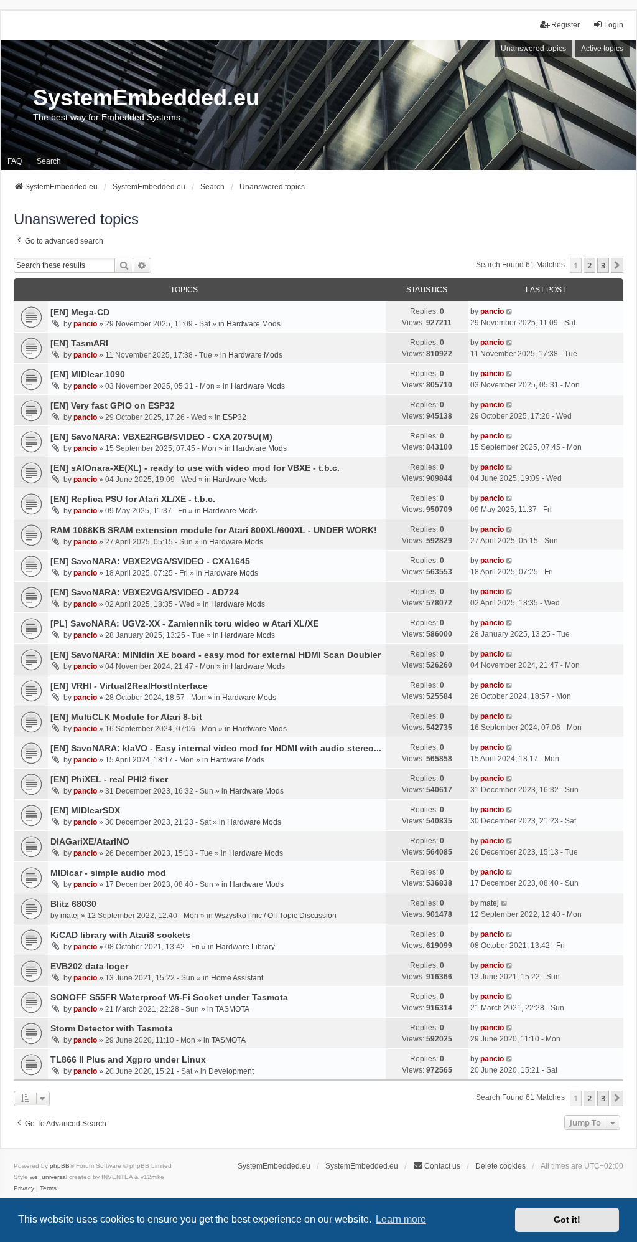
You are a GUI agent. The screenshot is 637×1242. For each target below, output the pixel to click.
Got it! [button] (567, 1220)
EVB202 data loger (89, 966)
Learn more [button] (401, 1219)
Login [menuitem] (613, 25)
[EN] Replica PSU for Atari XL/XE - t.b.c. (132, 499)
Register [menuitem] (565, 25)
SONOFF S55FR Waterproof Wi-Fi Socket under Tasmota (169, 997)
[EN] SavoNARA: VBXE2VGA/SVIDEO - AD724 (144, 592)
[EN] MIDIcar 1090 (87, 374)
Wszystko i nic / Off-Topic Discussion (276, 915)
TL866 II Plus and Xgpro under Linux (128, 1059)
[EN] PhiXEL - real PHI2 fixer (109, 779)
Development (231, 1071)
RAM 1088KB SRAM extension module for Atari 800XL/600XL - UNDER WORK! (213, 530)
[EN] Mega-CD (79, 312)
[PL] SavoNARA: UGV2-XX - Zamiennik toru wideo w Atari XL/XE (184, 623)
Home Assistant (237, 978)
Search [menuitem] (49, 161)
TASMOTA (232, 1009)
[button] (617, 265)
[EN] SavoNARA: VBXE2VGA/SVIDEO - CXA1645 (150, 561)
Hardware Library (245, 946)
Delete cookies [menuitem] (500, 1166)
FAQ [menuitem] (14, 161)
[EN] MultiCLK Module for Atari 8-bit (126, 717)
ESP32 (234, 417)
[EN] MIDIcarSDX (85, 810)
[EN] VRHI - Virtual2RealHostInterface (129, 686)
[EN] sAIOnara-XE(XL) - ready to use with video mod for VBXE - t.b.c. (195, 468)
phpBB (60, 1165)
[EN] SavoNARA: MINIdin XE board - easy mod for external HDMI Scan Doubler (215, 655)
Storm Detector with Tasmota (111, 1028)
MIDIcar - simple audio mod (108, 873)
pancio (85, 324)
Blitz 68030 (73, 904)
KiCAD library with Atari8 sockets (120, 935)
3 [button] (603, 265)
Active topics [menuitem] (602, 48)
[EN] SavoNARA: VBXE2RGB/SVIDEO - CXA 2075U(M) (161, 437)
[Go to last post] (510, 311)
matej (69, 915)
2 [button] (589, 265)
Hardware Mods (253, 324)
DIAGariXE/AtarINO (89, 841)
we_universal (48, 1176)
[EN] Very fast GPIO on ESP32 (112, 405)
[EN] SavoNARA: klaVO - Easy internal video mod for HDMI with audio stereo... (215, 748)
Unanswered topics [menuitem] (533, 48)
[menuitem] (24, 1188)
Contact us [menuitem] (442, 1166)
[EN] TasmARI (79, 343)
